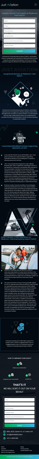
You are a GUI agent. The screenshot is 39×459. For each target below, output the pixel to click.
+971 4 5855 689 (12, 438)
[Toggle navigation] (35, 4)
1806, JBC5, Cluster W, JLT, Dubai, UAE (19, 431)
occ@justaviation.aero (14, 434)
